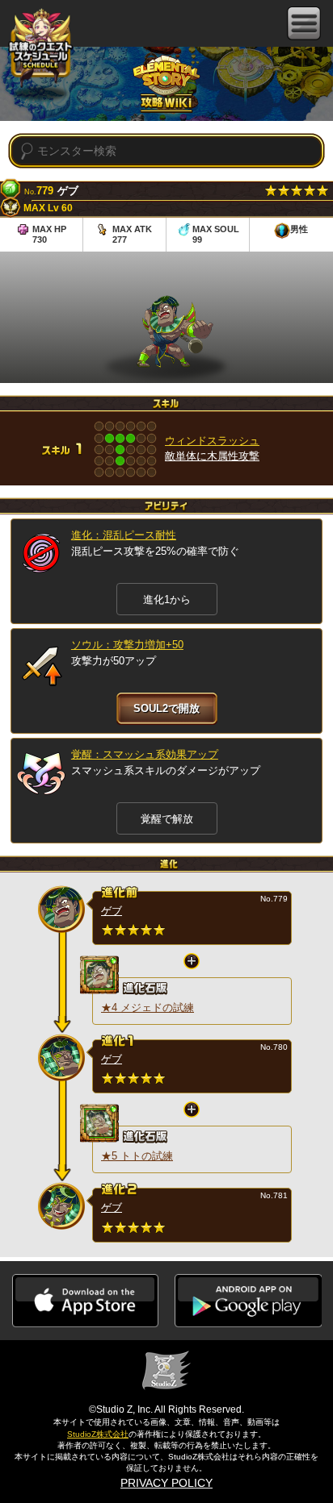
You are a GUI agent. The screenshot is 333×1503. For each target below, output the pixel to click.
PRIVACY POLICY (166, 1482)
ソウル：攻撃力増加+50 (127, 645)
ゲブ (111, 911)
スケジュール (40, 50)
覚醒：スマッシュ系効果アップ (144, 754)
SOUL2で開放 (166, 708)
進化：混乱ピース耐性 (123, 535)
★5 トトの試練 (137, 1156)
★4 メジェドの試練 (147, 1007)
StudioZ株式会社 (98, 1434)
